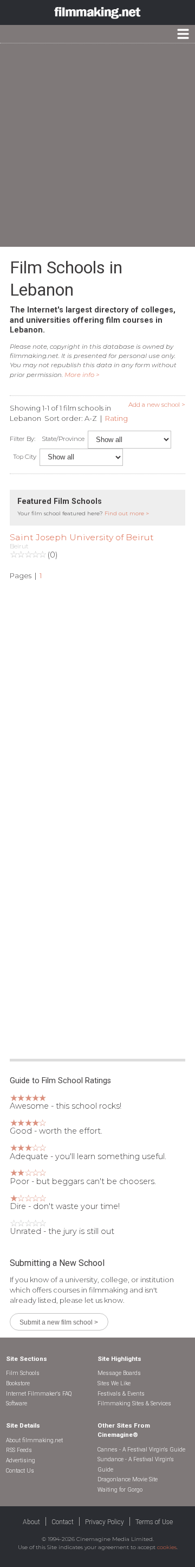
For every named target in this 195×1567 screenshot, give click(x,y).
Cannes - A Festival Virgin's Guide (141, 1449)
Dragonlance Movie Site (128, 1479)
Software (16, 1403)
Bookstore (18, 1383)
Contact (62, 1522)
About (31, 1522)
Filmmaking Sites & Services (134, 1403)
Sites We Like (114, 1383)
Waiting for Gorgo (120, 1489)
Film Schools (23, 1373)
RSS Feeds (19, 1450)
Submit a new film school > (59, 1322)
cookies (167, 1547)
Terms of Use (154, 1522)
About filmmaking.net (34, 1440)
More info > (82, 375)
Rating (116, 418)
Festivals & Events (121, 1393)
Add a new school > (156, 404)
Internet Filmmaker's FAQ (39, 1393)
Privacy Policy (104, 1522)
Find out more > (127, 513)
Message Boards (119, 1373)
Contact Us (20, 1470)
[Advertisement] (97, 145)
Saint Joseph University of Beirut (82, 537)
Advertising (20, 1460)
